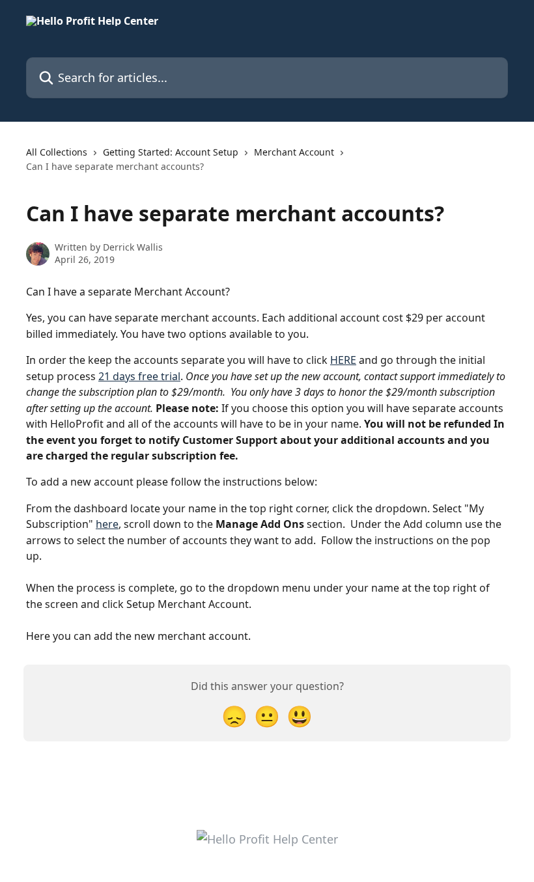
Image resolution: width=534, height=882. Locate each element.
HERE (343, 360)
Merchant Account (294, 152)
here (107, 524)
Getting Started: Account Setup (170, 152)
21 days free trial (139, 376)
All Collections (56, 152)
